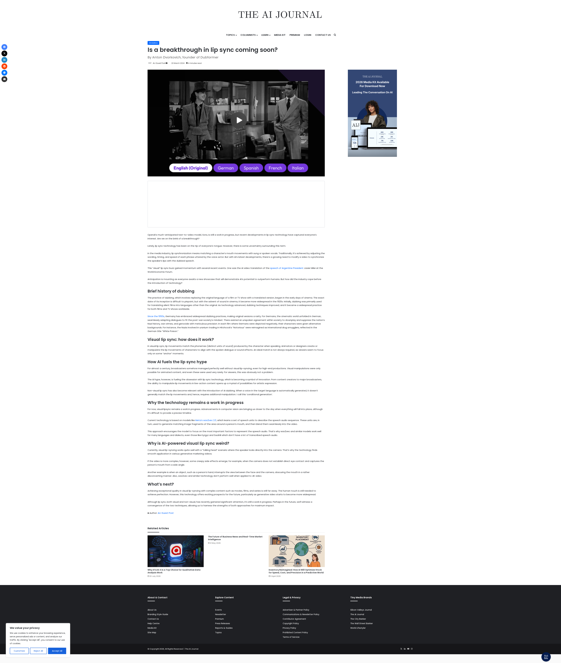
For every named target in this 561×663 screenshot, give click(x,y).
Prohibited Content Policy (295, 632)
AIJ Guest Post (159, 63)
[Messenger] (4, 73)
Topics (230, 35)
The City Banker (358, 619)
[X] (401, 649)
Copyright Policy (291, 623)
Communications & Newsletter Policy (301, 614)
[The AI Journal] (280, 15)
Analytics (153, 42)
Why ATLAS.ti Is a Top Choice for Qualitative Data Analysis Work (174, 571)
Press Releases (222, 623)
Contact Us (323, 35)
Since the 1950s (156, 316)
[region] (38, 640)
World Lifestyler (358, 628)
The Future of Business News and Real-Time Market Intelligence (235, 538)
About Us (152, 610)
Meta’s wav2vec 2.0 (205, 420)
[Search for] (335, 35)
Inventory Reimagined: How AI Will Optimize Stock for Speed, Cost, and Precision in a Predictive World (296, 571)
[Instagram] (411, 649)
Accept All (57, 650)
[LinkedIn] (404, 649)
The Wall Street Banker (361, 623)
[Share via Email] (4, 79)
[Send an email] (166, 63)
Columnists (248, 35)
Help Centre (154, 623)
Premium (295, 35)
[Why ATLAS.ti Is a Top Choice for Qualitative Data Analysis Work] (176, 551)
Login (307, 35)
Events (218, 610)
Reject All (38, 650)
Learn (264, 35)
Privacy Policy (289, 628)
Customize (19, 650)
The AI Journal (357, 614)
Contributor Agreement (294, 619)
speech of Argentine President (286, 268)
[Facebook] (4, 47)
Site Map (152, 632)
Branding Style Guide (158, 614)
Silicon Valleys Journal (361, 610)
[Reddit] (4, 66)
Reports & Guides (224, 628)
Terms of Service (291, 637)
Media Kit (279, 35)
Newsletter (220, 614)
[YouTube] (408, 649)
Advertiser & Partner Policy (296, 610)
